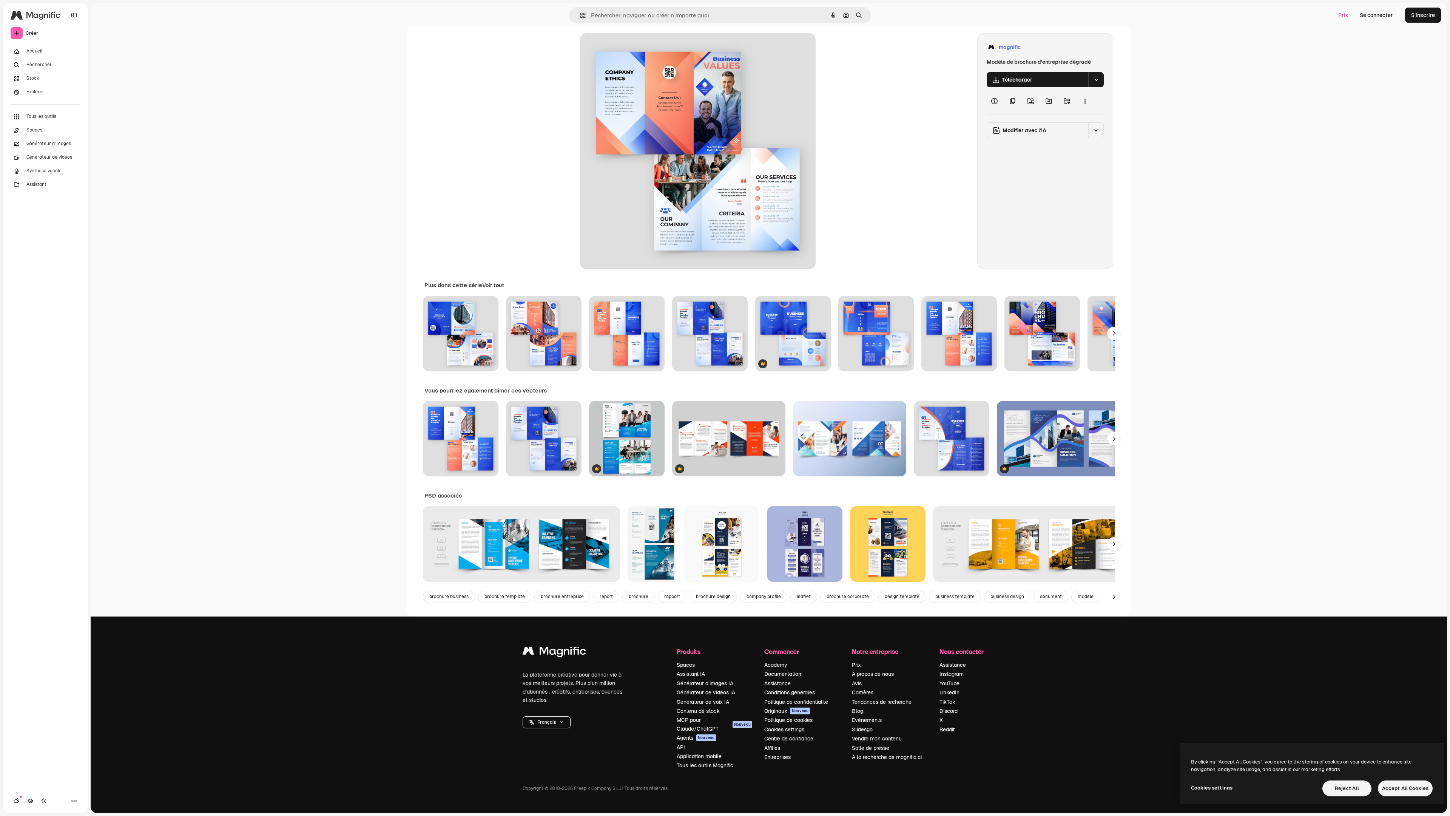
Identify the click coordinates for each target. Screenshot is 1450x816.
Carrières (862, 692)
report (606, 596)
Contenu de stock (698, 711)
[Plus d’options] (1084, 100)
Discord (948, 711)
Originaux (786, 711)
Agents (695, 737)
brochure (638, 596)
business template (955, 596)
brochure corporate (848, 596)
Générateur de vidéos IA (706, 692)
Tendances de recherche (882, 702)
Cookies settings (784, 729)
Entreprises (777, 757)
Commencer (781, 651)
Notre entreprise (875, 651)
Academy (775, 664)
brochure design (713, 596)
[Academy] (30, 801)
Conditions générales (789, 692)
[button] (547, 722)
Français (546, 722)
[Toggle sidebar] (74, 15)
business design (1007, 596)
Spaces (686, 664)
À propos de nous (873, 674)
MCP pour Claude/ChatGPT (714, 724)
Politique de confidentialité (796, 702)
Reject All (1347, 788)
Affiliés (772, 748)
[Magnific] (554, 652)
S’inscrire (1423, 15)
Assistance (777, 683)
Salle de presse (870, 748)
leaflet (804, 596)
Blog (857, 711)
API (681, 747)
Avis (857, 683)
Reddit (947, 729)
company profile (764, 596)
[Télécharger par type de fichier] (1096, 79)
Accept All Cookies (1405, 788)
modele (1086, 596)
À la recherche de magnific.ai (887, 757)
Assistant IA (691, 674)
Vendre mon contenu (877, 738)
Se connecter (1376, 15)
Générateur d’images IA (705, 683)
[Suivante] (1114, 333)
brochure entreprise (562, 596)
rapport (672, 596)
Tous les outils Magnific (705, 765)
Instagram (951, 674)
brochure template (504, 596)
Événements (867, 720)
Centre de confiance (788, 738)
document (1051, 596)
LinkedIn (949, 692)
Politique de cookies (788, 720)
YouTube (949, 683)
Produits (688, 651)
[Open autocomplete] (579, 15)
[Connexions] (17, 801)
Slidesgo (862, 729)
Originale (630, 47)
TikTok (947, 702)
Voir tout (493, 285)
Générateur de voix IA (703, 702)
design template (902, 596)
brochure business (449, 596)
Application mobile (699, 756)
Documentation (782, 674)
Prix (1343, 15)
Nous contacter (961, 651)
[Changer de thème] (44, 801)
